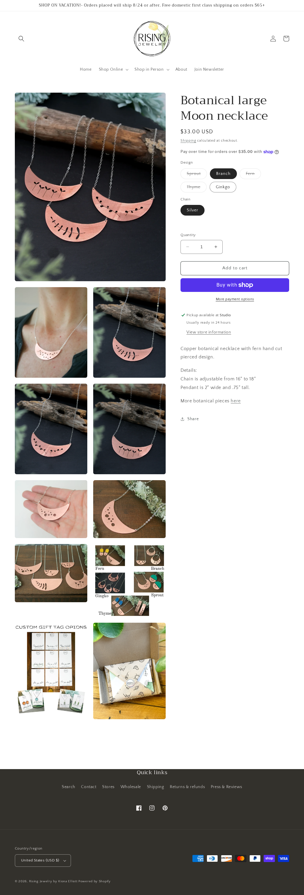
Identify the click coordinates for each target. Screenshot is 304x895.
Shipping (188, 141)
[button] (21, 38)
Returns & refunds (187, 787)
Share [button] (193, 419)
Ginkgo (223, 187)
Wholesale (131, 787)
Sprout (197, 175)
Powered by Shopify (94, 881)
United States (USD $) (40, 860)
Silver (192, 210)
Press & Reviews (226, 787)
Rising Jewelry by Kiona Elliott (53, 881)
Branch (223, 173)
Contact (88, 787)
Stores (108, 787)
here (235, 401)
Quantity (188, 235)
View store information (208, 332)
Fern (253, 175)
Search (68, 787)
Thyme (197, 188)
